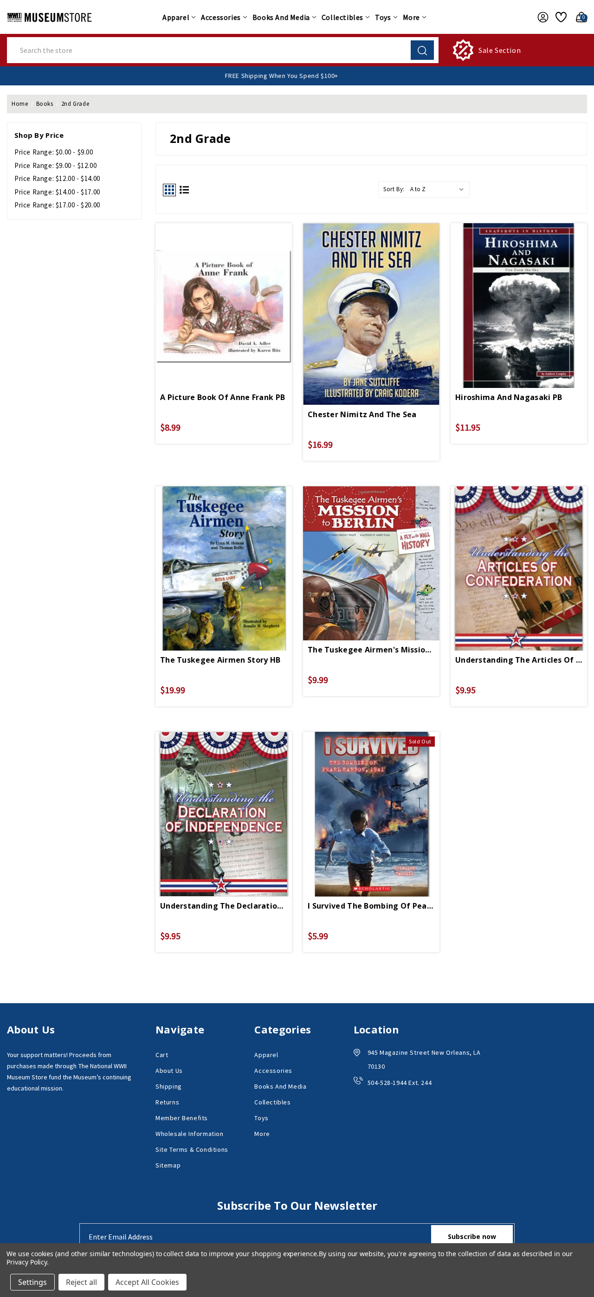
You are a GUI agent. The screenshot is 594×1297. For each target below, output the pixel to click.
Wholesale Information (189, 1133)
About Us (169, 1070)
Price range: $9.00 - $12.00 (55, 165)
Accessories (221, 17)
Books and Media (281, 17)
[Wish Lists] (559, 17)
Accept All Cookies (147, 1282)
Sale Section (499, 50)
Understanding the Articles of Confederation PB (518, 660)
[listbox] (439, 189)
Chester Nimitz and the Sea (362, 414)
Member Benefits (181, 1118)
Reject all (81, 1282)
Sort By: (394, 189)
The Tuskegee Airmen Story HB (220, 660)
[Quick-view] (223, 290)
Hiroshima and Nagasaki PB (508, 397)
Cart (161, 1055)
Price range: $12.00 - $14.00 (57, 178)
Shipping (168, 1086)
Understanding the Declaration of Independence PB (223, 906)
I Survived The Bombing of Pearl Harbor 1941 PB (371, 906)
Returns (167, 1102)
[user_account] (540, 17)
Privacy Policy (26, 1262)
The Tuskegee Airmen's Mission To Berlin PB (371, 650)
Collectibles (342, 17)
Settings (32, 1282)
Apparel (175, 17)
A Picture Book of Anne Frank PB (222, 397)
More (411, 17)
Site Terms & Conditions (191, 1149)
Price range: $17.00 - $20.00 (57, 204)
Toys (383, 17)
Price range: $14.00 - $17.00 (57, 191)
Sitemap (168, 1165)
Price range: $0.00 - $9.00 (53, 152)
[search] (422, 50)
